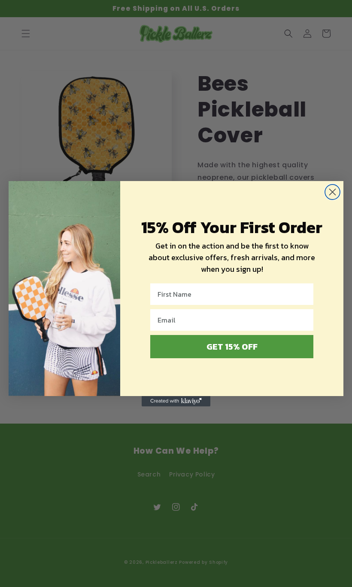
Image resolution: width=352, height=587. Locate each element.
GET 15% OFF (232, 346)
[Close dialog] (332, 192)
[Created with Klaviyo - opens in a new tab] (176, 401)
